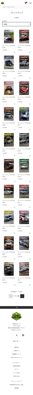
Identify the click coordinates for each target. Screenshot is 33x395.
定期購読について (16, 354)
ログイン (16, 369)
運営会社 (16, 347)
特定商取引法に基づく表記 (16, 384)
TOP (4, 7)
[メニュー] (30, 3)
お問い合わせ (16, 376)
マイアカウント (16, 362)
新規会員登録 (16, 366)
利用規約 (16, 388)
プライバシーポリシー (16, 381)
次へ (22, 296)
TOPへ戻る (16, 307)
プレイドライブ (11, 7)
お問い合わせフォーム (16, 357)
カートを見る (16, 372)
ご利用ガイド (16, 350)
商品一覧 (15, 341)
